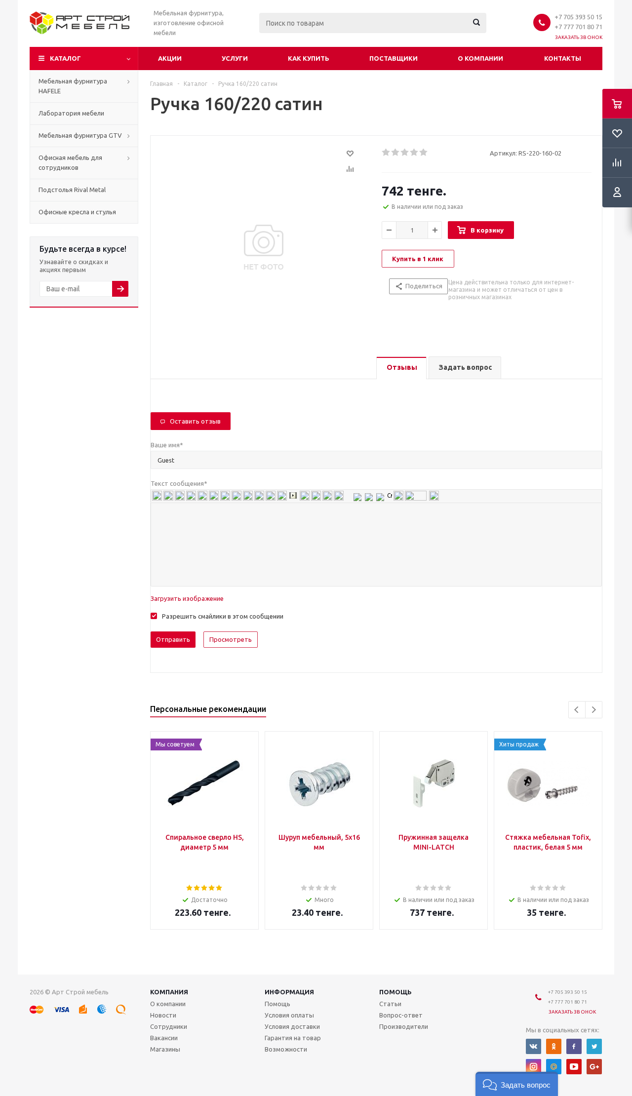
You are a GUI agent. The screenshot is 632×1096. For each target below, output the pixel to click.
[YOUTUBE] (574, 1066)
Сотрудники (168, 1026)
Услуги (235, 58)
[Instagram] (533, 1066)
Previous (577, 710)
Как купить (308, 58)
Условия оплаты (289, 1015)
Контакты (562, 58)
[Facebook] (574, 1046)
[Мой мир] (553, 1066)
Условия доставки (292, 1026)
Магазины (165, 1049)
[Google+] (594, 1066)
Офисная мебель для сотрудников (70, 162)
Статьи (390, 1003)
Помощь (395, 991)
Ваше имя (167, 444)
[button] (516, 1084)
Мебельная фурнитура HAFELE (73, 86)
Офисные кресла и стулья (77, 211)
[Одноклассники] (553, 1046)
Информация (289, 991)
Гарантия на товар (293, 1037)
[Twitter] (594, 1046)
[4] (414, 153)
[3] (405, 153)
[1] (386, 153)
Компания (169, 991)
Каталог (65, 58)
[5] (424, 153)
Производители (403, 1026)
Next (594, 710)
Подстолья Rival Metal (72, 189)
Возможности (286, 1049)
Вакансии (164, 1037)
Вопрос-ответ (401, 1015)
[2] (395, 153)
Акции (170, 58)
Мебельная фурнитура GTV (80, 135)
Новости (163, 1015)
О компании (480, 58)
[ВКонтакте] (533, 1046)
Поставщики (393, 58)
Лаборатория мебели (71, 113)
